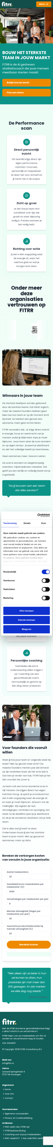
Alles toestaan (26, 611)
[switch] (46, 580)
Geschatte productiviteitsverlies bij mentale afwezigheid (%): (25, 927)
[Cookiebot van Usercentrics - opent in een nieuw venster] (38, 515)
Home (8, 1089)
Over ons (9, 1093)
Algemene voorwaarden (17, 1113)
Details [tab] (27, 523)
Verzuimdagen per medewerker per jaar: (28, 899)
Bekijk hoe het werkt (18, 82)
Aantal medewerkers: (18, 872)
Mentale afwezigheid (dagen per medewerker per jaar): (24, 912)
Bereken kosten (29, 944)
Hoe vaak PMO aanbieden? (36, 1138)
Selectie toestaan (26, 620)
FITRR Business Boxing (15, 1130)
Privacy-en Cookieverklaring (18, 1118)
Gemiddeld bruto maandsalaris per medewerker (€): (25, 885)
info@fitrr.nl (8, 1063)
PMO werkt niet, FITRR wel (17, 1126)
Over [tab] (43, 523)
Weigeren (26, 629)
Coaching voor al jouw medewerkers (23, 1134)
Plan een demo (15, 92)
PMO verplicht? (12, 1138)
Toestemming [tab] (10, 523)
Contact (9, 1098)
